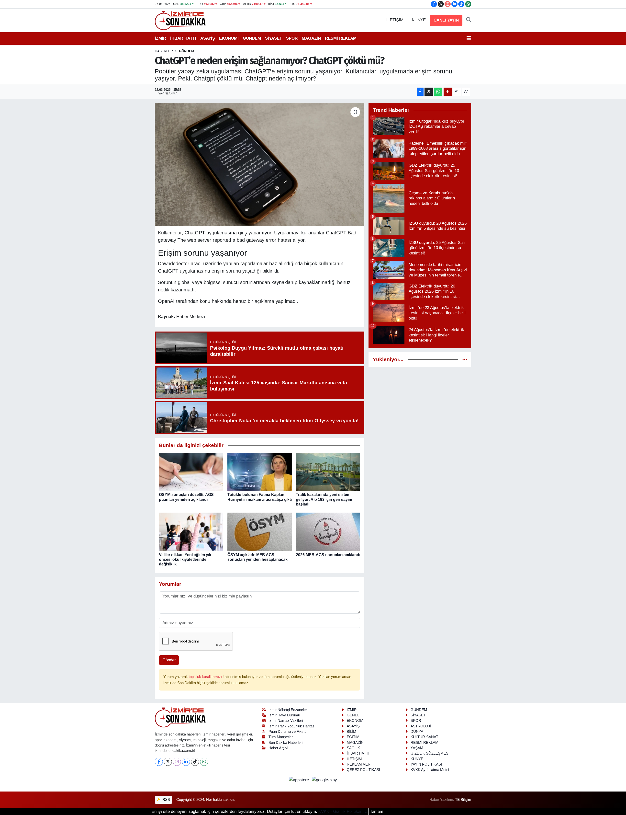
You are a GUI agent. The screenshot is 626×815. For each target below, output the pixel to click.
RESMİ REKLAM (341, 38)
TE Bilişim (463, 800)
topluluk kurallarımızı (206, 677)
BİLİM (351, 732)
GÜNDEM (252, 38)
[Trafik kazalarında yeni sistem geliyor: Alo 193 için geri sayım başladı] (328, 472)
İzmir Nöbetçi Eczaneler (287, 710)
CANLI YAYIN (446, 20)
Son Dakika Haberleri (285, 743)
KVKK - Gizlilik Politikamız (342, 811)
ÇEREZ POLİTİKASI (363, 770)
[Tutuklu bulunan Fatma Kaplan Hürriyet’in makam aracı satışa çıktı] (259, 472)
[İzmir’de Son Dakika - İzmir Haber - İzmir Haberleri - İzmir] (180, 20)
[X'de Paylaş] (429, 92)
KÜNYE (419, 20)
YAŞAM (417, 748)
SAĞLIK (353, 748)
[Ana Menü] (469, 38)
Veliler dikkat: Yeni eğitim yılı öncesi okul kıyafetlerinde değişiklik (185, 559)
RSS (165, 800)
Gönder (169, 660)
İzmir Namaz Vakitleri (285, 721)
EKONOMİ (229, 38)
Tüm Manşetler (280, 737)
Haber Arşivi (278, 748)
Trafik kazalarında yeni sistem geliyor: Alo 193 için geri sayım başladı (324, 499)
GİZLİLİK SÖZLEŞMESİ (430, 753)
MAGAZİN (311, 38)
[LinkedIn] (186, 762)
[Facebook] (159, 762)
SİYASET (273, 38)
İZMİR (160, 38)
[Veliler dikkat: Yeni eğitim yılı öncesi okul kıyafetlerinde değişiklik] (191, 531)
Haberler (164, 51)
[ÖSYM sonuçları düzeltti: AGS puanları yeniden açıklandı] (191, 472)
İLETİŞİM (394, 20)
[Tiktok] (195, 762)
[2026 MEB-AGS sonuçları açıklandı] (328, 531)
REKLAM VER (358, 764)
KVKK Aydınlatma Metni (430, 770)
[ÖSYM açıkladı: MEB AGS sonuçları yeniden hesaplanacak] (259, 531)
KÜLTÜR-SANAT (424, 737)
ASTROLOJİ (421, 726)
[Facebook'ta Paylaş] (420, 92)
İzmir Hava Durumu (284, 715)
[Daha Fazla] (448, 92)
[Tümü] (464, 359)
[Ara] (468, 20)
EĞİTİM (353, 737)
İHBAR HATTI (183, 38)
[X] (168, 762)
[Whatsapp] (204, 762)
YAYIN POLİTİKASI (426, 764)
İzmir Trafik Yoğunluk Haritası (291, 726)
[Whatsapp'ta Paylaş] (438, 92)
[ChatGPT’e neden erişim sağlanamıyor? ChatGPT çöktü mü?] (259, 164)
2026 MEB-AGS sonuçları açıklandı (328, 555)
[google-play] (324, 780)
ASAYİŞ (207, 38)
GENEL (353, 715)
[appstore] (299, 780)
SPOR (292, 38)
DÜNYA (417, 732)
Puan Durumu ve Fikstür (288, 732)
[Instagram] (177, 762)
